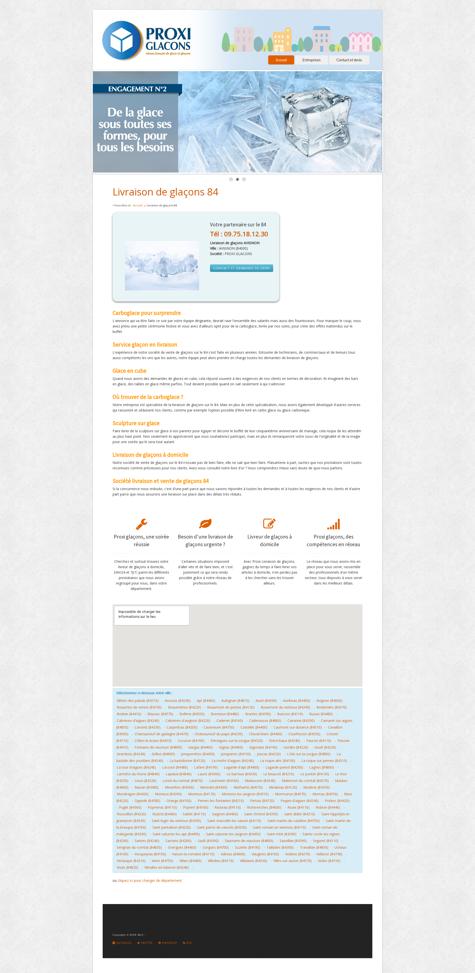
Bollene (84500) (192, 714)
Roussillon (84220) (131, 814)
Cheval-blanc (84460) (265, 734)
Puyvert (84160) (195, 807)
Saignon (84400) (225, 814)
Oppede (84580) (147, 800)
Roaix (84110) (298, 807)
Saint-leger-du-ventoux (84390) (176, 820)
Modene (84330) (316, 787)
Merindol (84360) (213, 787)
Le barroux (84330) (242, 774)
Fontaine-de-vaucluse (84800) (158, 747)
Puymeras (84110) (162, 807)
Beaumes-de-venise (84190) (139, 707)
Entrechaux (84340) (284, 740)
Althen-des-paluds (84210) (138, 700)
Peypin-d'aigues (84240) (300, 800)
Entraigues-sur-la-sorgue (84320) (237, 740)
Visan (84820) (127, 867)
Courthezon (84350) (304, 734)
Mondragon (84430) (133, 794)
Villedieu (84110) (221, 860)
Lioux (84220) (145, 780)
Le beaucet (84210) (278, 774)
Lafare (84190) (206, 767)
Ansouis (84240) (177, 700)
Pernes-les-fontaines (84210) (221, 800)
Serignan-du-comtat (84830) (139, 847)
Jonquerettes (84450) (198, 754)
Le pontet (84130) (314, 774)
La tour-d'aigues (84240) (136, 767)
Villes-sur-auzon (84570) (292, 860)
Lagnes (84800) (321, 767)
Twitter (146, 943)
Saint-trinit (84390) (281, 834)
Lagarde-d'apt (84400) (241, 767)
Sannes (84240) (147, 840)
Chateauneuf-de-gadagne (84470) (162, 734)
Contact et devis (349, 60)
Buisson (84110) (290, 714)
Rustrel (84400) (164, 814)
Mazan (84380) (147, 787)
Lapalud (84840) (178, 774)
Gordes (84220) (296, 747)
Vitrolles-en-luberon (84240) (166, 867)
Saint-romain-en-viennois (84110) (279, 827)
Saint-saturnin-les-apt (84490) (176, 834)
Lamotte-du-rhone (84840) (138, 774)
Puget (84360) (130, 807)
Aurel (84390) (266, 700)
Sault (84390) (208, 840)
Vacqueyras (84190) (150, 854)
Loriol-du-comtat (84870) (183, 780)
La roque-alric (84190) (277, 760)
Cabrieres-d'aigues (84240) (138, 720)
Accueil (281, 60)
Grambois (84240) (131, 754)
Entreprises (312, 60)
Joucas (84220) (269, 754)
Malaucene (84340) (260, 780)
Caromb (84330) (148, 727)
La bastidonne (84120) (187, 760)
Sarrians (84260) (178, 840)
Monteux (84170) (201, 794)
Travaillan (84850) (314, 847)
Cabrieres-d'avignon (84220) (188, 720)
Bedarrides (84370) (331, 707)
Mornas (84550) (325, 794)
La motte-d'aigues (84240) (233, 760)
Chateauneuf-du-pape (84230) (219, 734)
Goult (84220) (325, 747)
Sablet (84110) (194, 814)
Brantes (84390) (258, 714)
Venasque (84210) (131, 860)
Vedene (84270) (297, 854)
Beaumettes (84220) (184, 707)
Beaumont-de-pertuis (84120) (231, 707)
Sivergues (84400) (182, 847)
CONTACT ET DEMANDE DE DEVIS (241, 268)
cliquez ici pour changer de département (150, 880)
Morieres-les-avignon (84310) (245, 794)
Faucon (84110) (318, 740)
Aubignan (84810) (235, 700)
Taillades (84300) (280, 847)
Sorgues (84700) (216, 847)
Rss (189, 943)
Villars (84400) (190, 860)
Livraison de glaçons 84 (165, 191)
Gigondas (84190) (263, 747)
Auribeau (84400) (296, 700)
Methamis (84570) (248, 787)
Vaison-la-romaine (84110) (193, 854)
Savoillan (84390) (293, 840)
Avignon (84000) (329, 700)
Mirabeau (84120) (283, 787)
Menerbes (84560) (179, 787)
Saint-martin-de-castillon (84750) (293, 820)
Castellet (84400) (253, 727)
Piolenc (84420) (337, 800)
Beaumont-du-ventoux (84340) (285, 707)
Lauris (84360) (209, 774)
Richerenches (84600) (264, 807)
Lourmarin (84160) (224, 780)
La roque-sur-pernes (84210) (324, 760)
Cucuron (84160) (191, 740)
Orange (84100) (178, 800)
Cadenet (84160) (229, 720)
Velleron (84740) (329, 854)
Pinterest (169, 943)
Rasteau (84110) (227, 807)
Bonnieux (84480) (225, 714)
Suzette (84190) (247, 847)
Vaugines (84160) (265, 854)
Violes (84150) (329, 860)
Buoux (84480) (321, 714)
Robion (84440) (328, 807)
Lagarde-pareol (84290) (284, 767)
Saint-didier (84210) (299, 814)
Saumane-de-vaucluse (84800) (249, 840)
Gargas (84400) (200, 747)
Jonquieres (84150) (236, 754)
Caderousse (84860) (265, 720)
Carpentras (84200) (182, 727)
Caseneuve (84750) (219, 727)
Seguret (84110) (325, 840)
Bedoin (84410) (129, 714)
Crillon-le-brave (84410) (153, 740)
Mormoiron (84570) (290, 794)
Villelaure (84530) (253, 860)
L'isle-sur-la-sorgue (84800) (309, 754)
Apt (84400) (206, 700)
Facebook (123, 943)
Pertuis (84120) (262, 800)
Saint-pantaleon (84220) (171, 827)
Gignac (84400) (231, 747)
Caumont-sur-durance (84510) (298, 727)
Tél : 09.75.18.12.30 (239, 233)
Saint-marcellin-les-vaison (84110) (234, 820)
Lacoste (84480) (175, 767)
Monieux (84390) (168, 794)
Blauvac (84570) (160, 714)
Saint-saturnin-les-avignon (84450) (233, 834)
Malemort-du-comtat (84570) (305, 780)
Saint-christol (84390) (261, 814)
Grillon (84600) (163, 754)
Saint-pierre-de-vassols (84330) (222, 827)
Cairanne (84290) (301, 720)
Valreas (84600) (233, 854)
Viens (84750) (162, 860)
